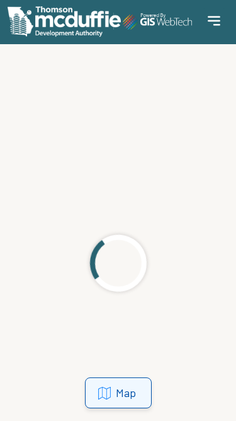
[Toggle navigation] (214, 20)
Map (126, 393)
